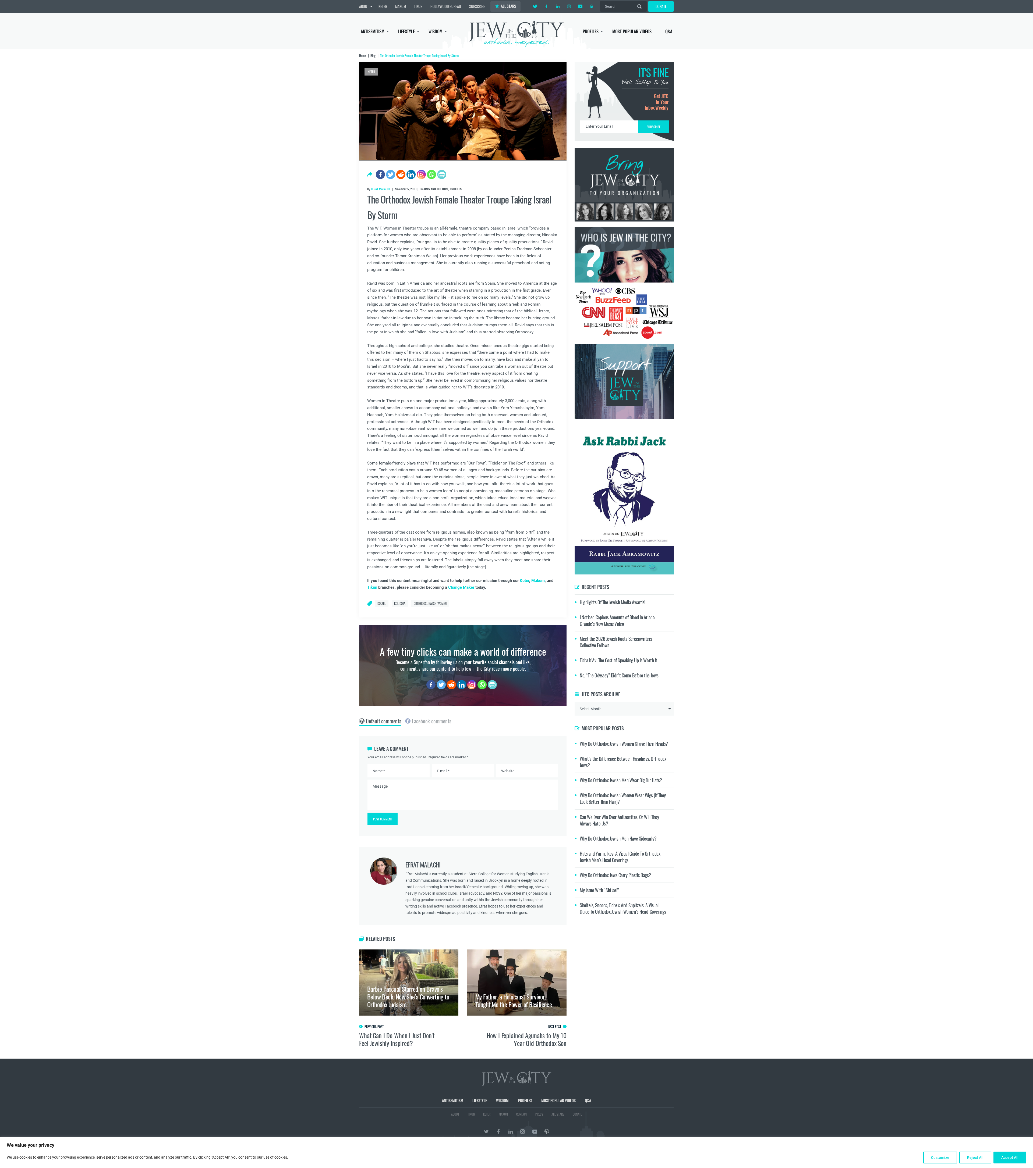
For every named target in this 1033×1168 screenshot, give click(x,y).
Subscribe (516, 629)
